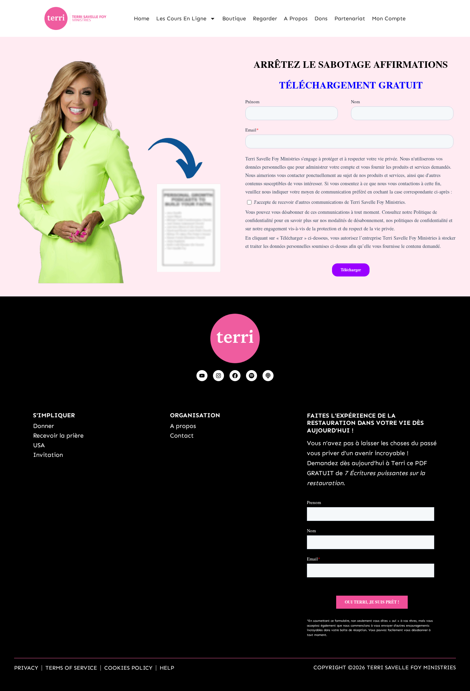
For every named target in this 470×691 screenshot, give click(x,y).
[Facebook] (235, 375)
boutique (234, 18)
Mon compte (389, 18)
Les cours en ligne (181, 18)
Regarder (265, 18)
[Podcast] (268, 375)
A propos (296, 18)
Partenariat (349, 18)
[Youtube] (201, 375)
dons (321, 18)
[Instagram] (218, 375)
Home (141, 18)
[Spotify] (251, 375)
